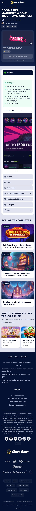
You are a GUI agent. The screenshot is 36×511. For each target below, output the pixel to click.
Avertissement (5, 505)
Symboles (17, 365)
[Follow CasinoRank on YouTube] (20, 439)
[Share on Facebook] (8, 26)
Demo (16, 328)
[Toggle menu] (2, 2)
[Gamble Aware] (15, 471)
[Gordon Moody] (17, 466)
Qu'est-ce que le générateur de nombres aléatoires (15, 381)
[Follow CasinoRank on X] (15, 439)
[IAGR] (7, 461)
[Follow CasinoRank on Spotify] (24, 439)
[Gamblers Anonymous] (15, 461)
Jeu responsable (29, 505)
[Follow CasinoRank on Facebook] (6, 439)
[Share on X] (3, 26)
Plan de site (17, 508)
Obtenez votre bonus (17, 56)
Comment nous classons (17, 405)
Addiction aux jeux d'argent (17, 505)
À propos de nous (17, 395)
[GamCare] (24, 461)
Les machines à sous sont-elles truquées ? (17, 362)
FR (16, 444)
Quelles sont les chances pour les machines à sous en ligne (17, 370)
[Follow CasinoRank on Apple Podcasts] (29, 439)
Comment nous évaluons (17, 402)
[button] (18, 72)
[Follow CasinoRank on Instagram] (11, 439)
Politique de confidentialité (17, 398)
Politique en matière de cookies (24, 501)
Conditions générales (9, 501)
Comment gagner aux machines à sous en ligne (16, 375)
